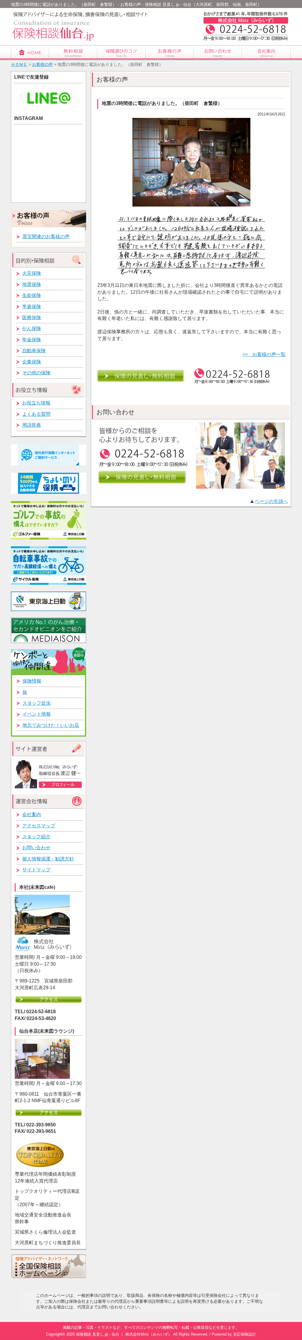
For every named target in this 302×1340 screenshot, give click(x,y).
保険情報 (31, 680)
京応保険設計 (244, 1334)
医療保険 (31, 317)
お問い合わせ (36, 847)
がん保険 (31, 328)
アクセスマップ (38, 825)
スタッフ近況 (36, 703)
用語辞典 (31, 425)
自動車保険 (34, 350)
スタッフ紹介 (36, 836)
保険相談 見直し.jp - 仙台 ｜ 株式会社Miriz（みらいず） (124, 1334)
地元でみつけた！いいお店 (50, 725)
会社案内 (31, 814)
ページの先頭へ (271, 501)
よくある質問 (36, 414)
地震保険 (31, 284)
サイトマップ (36, 869)
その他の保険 (36, 372)
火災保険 (31, 273)
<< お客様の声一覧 (263, 354)
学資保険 (31, 306)
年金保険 (31, 339)
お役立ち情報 (36, 402)
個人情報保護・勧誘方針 (48, 858)
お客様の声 (42, 64)
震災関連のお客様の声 (46, 236)
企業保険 (31, 361)
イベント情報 (36, 714)
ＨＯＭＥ (19, 64)
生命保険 (31, 295)
